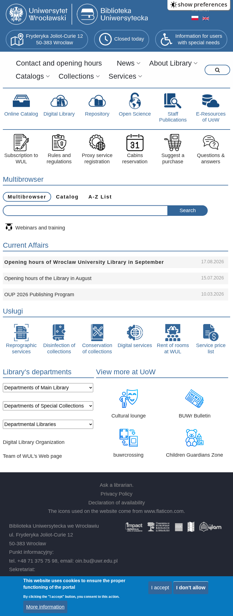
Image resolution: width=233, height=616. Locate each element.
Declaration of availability (116, 503)
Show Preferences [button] (202, 4)
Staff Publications (173, 117)
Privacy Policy (116, 494)
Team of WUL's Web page (32, 456)
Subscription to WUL (21, 158)
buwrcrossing (128, 455)
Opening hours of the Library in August (47, 278)
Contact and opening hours (59, 63)
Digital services (135, 345)
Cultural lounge (128, 416)
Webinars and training (40, 228)
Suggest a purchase (172, 158)
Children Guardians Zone (194, 455)
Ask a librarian (116, 485)
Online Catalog (21, 114)
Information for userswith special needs (198, 39)
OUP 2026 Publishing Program (39, 294)
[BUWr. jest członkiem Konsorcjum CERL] (158, 529)
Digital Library (59, 114)
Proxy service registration (97, 158)
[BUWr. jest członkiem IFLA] (178, 529)
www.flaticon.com (164, 511)
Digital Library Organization (34, 442)
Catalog (67, 197)
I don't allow (190, 587)
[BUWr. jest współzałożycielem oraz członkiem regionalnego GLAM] (210, 529)
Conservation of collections (97, 348)
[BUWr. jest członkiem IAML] (191, 529)
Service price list (211, 348)
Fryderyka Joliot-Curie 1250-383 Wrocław (54, 39)
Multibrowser (27, 197)
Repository (97, 114)
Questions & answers (211, 158)
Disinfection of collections (59, 348)
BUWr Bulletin (195, 416)
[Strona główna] (78, 15)
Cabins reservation (134, 158)
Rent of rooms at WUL (173, 348)
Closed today (129, 39)
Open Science (135, 114)
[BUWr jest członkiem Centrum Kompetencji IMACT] (134, 529)
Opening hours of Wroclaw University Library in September (84, 262)
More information (45, 607)
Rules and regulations (59, 158)
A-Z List (100, 197)
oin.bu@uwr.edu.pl (96, 561)
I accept (160, 587)
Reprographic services (21, 348)
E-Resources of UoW (211, 117)
